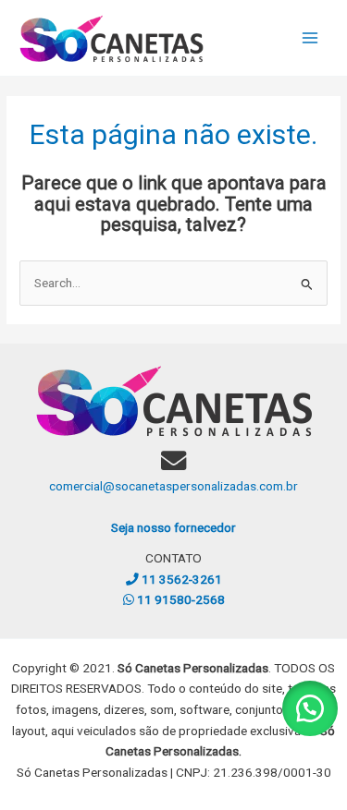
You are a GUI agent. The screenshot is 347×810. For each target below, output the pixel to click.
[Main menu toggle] (310, 38)
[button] (310, 708)
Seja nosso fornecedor (173, 527)
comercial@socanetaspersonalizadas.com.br (173, 485)
